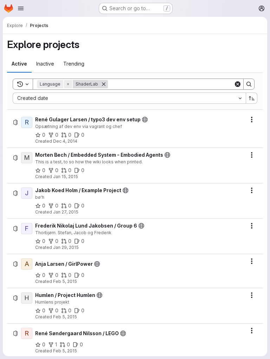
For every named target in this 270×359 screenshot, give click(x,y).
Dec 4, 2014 (65, 141)
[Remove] (103, 84)
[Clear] (237, 84)
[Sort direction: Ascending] (251, 98)
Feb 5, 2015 (65, 281)
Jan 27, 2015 (65, 212)
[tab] (19, 64)
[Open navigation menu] (20, 8)
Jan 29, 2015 (66, 247)
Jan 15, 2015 (65, 176)
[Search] (249, 84)
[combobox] (129, 98)
